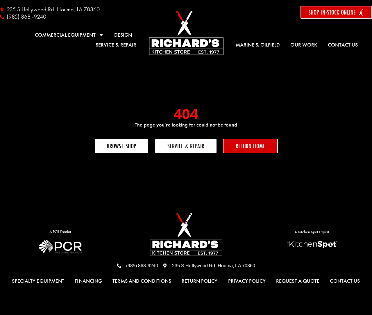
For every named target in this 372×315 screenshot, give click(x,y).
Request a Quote (298, 281)
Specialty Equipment (38, 281)
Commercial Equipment (65, 35)
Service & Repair (116, 45)
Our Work (303, 45)
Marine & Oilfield (258, 45)
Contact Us (343, 45)
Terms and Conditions (141, 281)
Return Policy (199, 281)
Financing (88, 281)
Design (123, 35)
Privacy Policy (247, 281)
